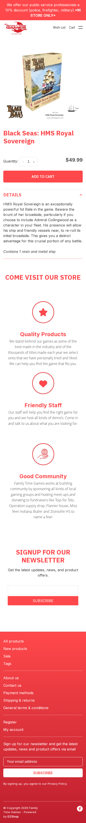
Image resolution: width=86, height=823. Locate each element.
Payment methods (18, 693)
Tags (7, 663)
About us (11, 678)
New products (15, 648)
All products (13, 641)
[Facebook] (80, 812)
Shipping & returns (19, 700)
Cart (72, 27)
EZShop (13, 816)
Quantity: (10, 161)
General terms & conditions (26, 708)
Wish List (59, 27)
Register (10, 722)
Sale (7, 656)
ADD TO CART (43, 176)
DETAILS (12, 195)
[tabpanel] (43, 81)
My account (13, 729)
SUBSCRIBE (43, 601)
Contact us (12, 685)
